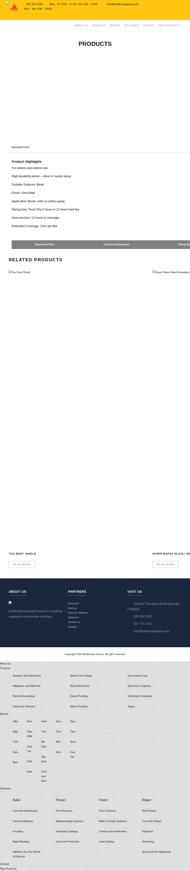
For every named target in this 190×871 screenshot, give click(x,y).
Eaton (15, 752)
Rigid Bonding (21, 841)
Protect (61, 800)
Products (98, 25)
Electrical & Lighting (139, 685)
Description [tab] (20, 147)
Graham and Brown (43, 776)
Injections (147, 831)
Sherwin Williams (78, 612)
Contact (149, 25)
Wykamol (73, 617)
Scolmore (72, 741)
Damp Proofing (79, 696)
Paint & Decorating (24, 696)
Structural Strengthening (156, 851)
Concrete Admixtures (25, 810)
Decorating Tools (137, 675)
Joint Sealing (106, 841)
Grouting (18, 831)
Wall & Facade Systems (113, 821)
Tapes (131, 706)
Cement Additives (23, 821)
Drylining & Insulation (140, 696)
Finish (103, 800)
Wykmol (15, 731)
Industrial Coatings (67, 831)
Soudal (72, 626)
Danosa (72, 608)
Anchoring (148, 841)
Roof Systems (64, 810)
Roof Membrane (79, 685)
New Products (169, 25)
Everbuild (73, 603)
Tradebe (58, 731)
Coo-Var (72, 754)
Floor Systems (107, 810)
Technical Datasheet (116, 244)
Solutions (131, 25)
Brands (115, 25)
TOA (15, 741)
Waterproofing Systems (69, 821)
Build (16, 800)
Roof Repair (149, 810)
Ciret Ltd (29, 749)
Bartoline (15, 762)
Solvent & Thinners (24, 706)
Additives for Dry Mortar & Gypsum (27, 854)
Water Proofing (79, 706)
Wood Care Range (81, 675)
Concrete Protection (67, 841)
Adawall (29, 771)
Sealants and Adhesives (27, 675)
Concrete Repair (151, 821)
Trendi (72, 731)
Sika (15, 721)
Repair (146, 800)
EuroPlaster (58, 752)
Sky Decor (43, 759)
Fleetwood (74, 621)
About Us (81, 25)
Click (29, 761)
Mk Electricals (43, 744)
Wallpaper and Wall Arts (26, 685)
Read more (22, 564)
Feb (43, 731)
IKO (58, 741)
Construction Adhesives (113, 831)
